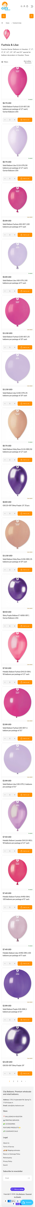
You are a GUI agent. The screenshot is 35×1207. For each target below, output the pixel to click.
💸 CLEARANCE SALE (10, 1131)
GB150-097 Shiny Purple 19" (13, 1065)
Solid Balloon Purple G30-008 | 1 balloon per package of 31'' (15, 1010)
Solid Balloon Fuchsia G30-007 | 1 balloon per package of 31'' (15, 729)
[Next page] (26, 1081)
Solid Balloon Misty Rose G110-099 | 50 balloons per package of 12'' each (17, 450)
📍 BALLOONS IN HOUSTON (12, 1117)
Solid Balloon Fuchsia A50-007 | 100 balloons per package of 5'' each (16, 225)
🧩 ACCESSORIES (9, 1124)
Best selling (27, 61)
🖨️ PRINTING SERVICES (11, 1120)
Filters (6, 62)
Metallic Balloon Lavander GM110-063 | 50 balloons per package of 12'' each (17, 841)
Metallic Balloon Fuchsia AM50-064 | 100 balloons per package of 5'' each (16, 898)
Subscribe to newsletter (13, 1171)
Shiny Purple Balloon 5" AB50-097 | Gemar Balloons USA (16, 616)
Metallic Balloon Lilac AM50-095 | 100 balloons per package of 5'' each (17, 954)
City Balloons (20, 1194)
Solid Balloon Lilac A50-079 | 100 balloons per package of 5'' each (15, 281)
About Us (6, 1143)
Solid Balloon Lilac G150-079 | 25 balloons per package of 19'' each (15, 394)
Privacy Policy (7, 1161)
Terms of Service (8, 1147)
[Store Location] (31, 16)
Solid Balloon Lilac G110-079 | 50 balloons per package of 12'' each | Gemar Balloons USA (15, 168)
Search (5, 1165)
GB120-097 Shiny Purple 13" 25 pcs (16, 505)
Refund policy (7, 1158)
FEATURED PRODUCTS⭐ (12, 1128)
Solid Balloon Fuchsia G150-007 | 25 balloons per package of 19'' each (16, 338)
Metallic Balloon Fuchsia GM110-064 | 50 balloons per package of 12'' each (17, 672)
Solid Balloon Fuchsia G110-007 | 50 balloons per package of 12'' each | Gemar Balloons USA (16, 109)
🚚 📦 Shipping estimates (11, 1150)
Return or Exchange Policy (11, 1154)
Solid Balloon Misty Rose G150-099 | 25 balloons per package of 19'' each (17, 560)
